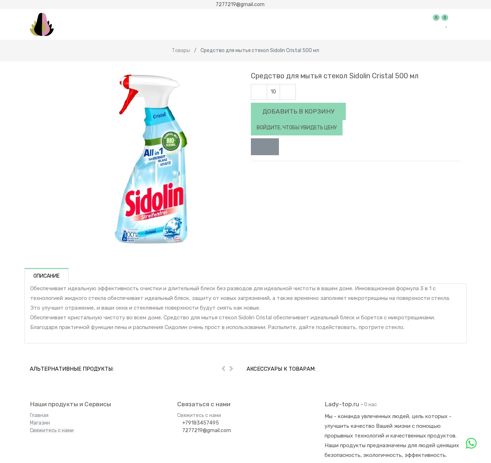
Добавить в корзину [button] (298, 111)
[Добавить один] (288, 92)
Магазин (40, 423)
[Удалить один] (259, 92)
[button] (265, 147)
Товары (181, 50)
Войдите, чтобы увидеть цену (297, 128)
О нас (370, 405)
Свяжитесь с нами (52, 430)
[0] (437, 24)
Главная (39, 415)
